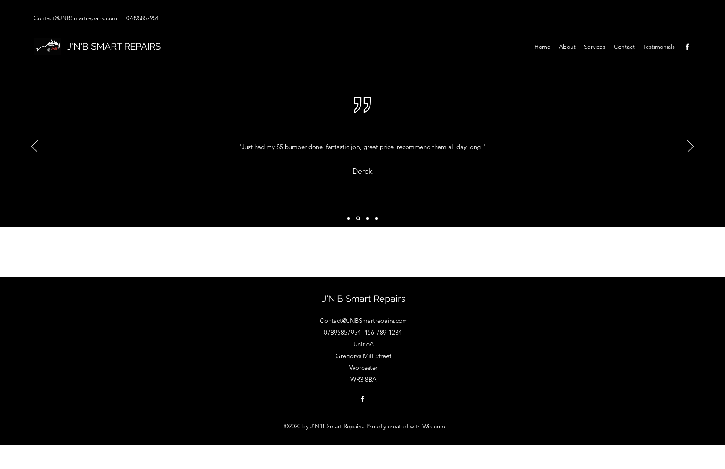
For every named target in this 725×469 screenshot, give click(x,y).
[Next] (690, 147)
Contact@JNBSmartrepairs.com (75, 18)
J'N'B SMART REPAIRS (114, 46)
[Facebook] (687, 46)
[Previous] (34, 147)
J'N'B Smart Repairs (364, 298)
